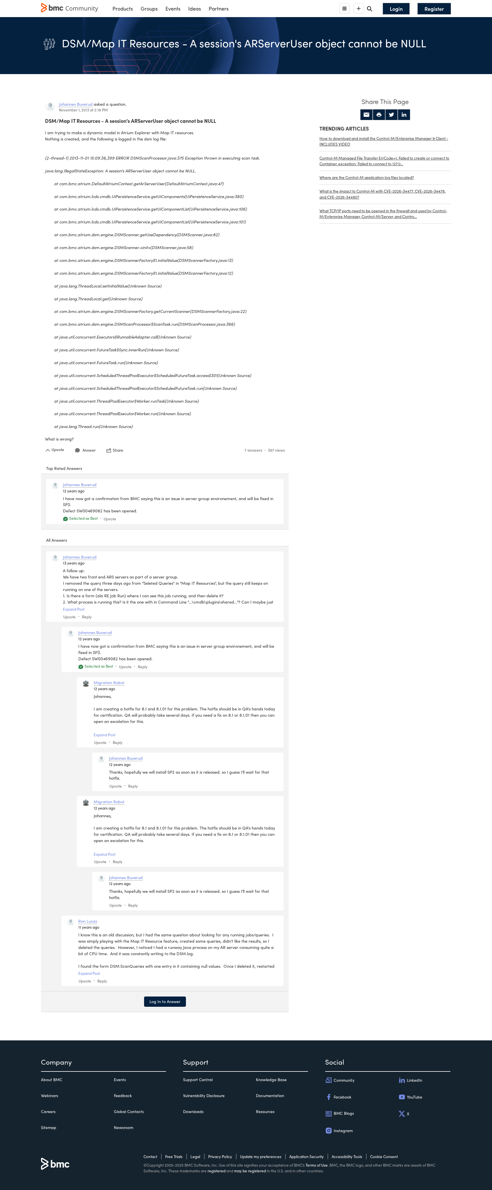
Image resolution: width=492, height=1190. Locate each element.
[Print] (379, 114)
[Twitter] (391, 114)
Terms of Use (317, 1165)
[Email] (366, 114)
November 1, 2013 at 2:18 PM (83, 110)
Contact (150, 1156)
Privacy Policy (220, 1156)
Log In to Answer (165, 1001)
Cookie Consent (384, 1156)
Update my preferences (260, 1156)
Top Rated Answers (64, 468)
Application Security (306, 1156)
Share (118, 450)
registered (217, 1170)
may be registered (250, 1170)
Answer (89, 450)
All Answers (56, 540)
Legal (195, 1156)
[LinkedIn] (404, 114)
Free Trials (174, 1156)
